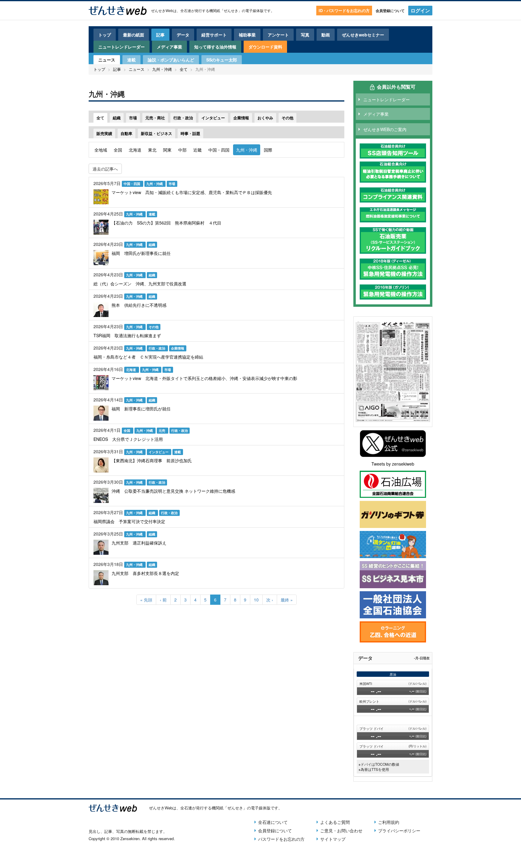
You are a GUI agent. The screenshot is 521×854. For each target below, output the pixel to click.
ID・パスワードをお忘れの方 (344, 10)
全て (184, 69)
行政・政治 (183, 118)
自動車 (126, 133)
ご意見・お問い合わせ (341, 830)
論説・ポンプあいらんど (171, 60)
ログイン (420, 10)
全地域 (100, 150)
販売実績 (104, 133)
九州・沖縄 (162, 69)
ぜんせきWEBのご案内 (384, 129)
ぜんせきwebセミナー (363, 35)
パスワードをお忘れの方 (281, 839)
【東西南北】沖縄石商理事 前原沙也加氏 (152, 460)
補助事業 (247, 35)
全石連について (273, 822)
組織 (117, 118)
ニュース (106, 60)
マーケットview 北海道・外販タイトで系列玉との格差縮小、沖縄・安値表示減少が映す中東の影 (204, 378)
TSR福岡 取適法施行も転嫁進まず (127, 335)
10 (258, 600)
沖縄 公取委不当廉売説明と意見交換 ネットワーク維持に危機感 (173, 491)
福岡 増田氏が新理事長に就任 (141, 253)
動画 (325, 35)
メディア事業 (169, 47)
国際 (268, 150)
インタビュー (213, 118)
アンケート (278, 35)
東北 (152, 150)
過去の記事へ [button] (105, 169)
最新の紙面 (133, 35)
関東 (167, 150)
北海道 (135, 150)
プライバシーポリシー (399, 830)
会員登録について (390, 10)
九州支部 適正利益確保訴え (139, 543)
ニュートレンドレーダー (121, 47)
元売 (162, 430)
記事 (160, 35)
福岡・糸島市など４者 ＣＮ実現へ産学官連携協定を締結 (148, 357)
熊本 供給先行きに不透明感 (139, 305)
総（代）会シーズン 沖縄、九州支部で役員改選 (139, 284)
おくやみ (265, 118)
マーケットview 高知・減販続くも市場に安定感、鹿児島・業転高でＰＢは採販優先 (192, 192)
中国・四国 (218, 150)
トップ (104, 35)
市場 (133, 118)
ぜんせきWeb (162, 10)
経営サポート (214, 35)
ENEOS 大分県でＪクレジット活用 (128, 439)
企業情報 (241, 118)
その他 (287, 118)
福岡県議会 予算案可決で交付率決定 (129, 521)
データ (183, 35)
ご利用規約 (388, 822)
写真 (305, 35)
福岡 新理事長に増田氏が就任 (141, 409)
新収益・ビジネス (156, 133)
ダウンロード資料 (265, 47)
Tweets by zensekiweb (392, 464)
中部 (182, 150)
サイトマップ (333, 839)
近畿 (197, 150)
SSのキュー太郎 (221, 60)
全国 (118, 150)
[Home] (118, 10)
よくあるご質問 (335, 822)
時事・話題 (190, 133)
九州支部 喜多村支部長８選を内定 (145, 573)
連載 (131, 60)
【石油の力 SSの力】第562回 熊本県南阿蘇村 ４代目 (166, 223)
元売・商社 (155, 118)
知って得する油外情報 (215, 47)
